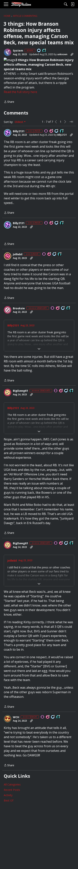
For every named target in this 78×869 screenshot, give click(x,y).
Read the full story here (20, 92)
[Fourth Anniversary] (58, 308)
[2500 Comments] (66, 391)
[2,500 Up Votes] (71, 391)
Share (9, 102)
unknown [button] (62, 54)
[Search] (65, 4)
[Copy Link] (72, 54)
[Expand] (39, 349)
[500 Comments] (63, 308)
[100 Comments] (56, 131)
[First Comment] (39, 51)
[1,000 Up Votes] (68, 308)
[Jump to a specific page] (71, 122)
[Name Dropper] (46, 131)
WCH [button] (16, 717)
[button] (7, 52)
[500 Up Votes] (58, 717)
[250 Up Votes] (62, 131)
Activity (8, 795)
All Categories (12, 784)
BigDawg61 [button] (20, 390)
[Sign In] (72, 4)
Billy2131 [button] (18, 131)
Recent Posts (12, 790)
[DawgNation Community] (21, 4)
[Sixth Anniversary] (49, 254)
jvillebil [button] (17, 254)
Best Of (8, 800)
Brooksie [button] (19, 308)
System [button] (18, 50)
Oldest (19, 122)
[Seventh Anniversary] (51, 131)
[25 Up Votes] (44, 51)
